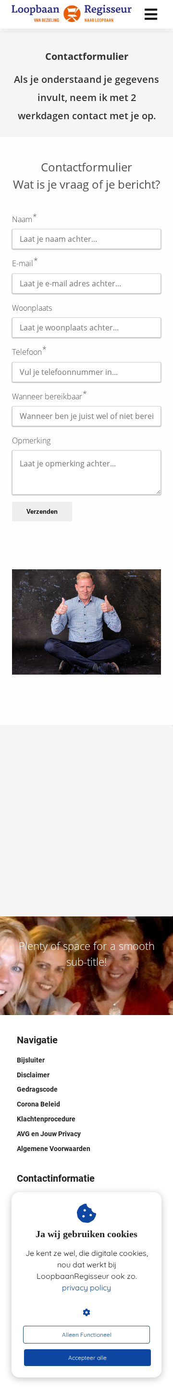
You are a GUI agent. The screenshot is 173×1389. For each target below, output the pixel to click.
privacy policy (86, 1287)
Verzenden (42, 511)
